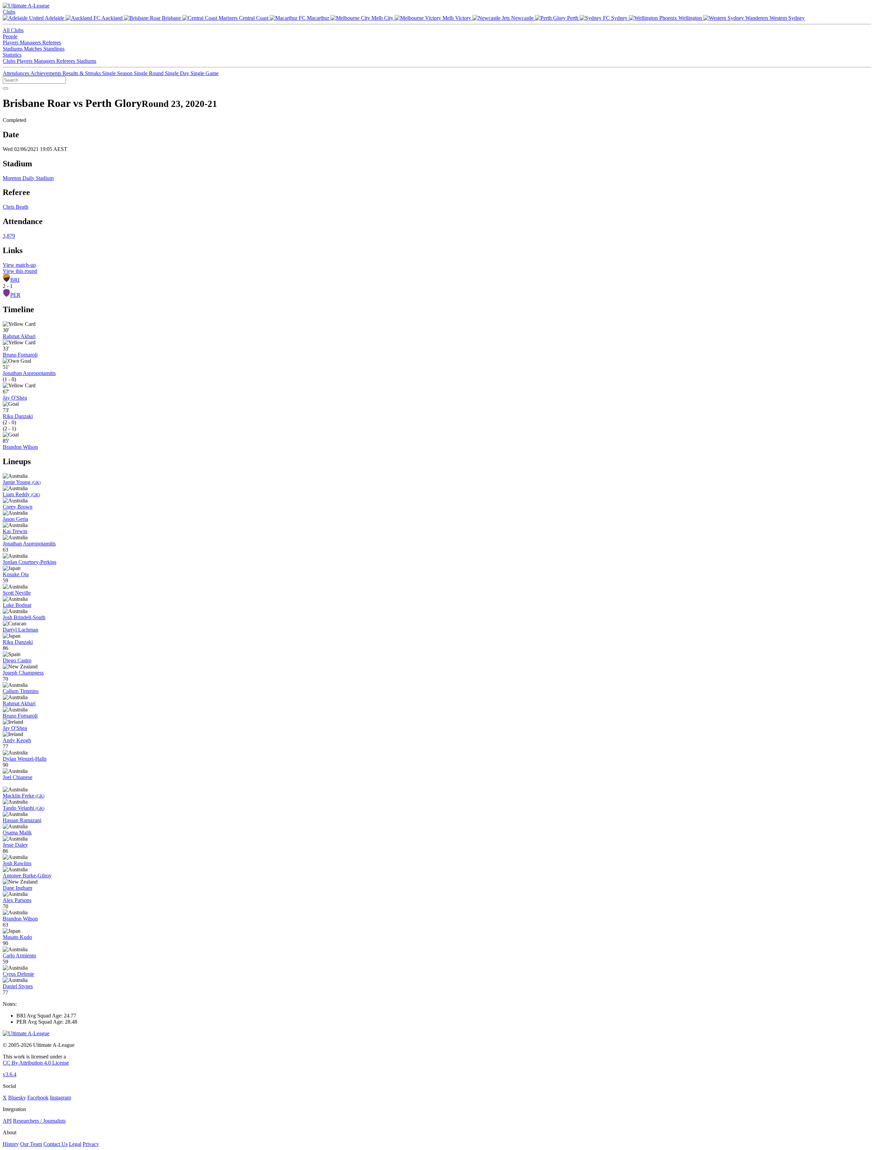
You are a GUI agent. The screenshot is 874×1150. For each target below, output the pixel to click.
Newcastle (522, 18)
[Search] (5, 88)
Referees (51, 42)
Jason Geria (15, 519)
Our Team (31, 1144)
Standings (54, 49)
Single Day (178, 73)
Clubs (9, 12)
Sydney (619, 18)
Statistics (12, 55)
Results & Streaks (82, 73)
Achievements (46, 73)
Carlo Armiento (19, 955)
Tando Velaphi (23, 808)
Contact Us (55, 1144)
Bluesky (17, 1097)
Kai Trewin (15, 531)
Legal (75, 1144)
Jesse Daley (15, 845)
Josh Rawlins (17, 863)
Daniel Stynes (18, 986)
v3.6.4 (9, 1074)
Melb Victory (457, 18)
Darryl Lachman (20, 630)
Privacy (91, 1144)
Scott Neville (17, 593)
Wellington (690, 18)
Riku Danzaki (18, 416)
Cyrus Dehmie (18, 974)
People (10, 36)
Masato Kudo (17, 937)
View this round (20, 271)
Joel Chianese (17, 777)
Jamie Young (22, 482)
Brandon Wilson (20, 447)
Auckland (112, 18)
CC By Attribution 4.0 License (36, 1063)
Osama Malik (17, 832)
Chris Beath (15, 207)
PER (15, 295)
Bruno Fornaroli (20, 355)
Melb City (382, 18)
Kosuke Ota (16, 574)
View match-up (19, 265)
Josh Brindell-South (24, 617)
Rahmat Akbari (19, 336)
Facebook (37, 1097)
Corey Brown (17, 507)
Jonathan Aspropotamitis (29, 373)
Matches (33, 49)
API (7, 1121)
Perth (573, 18)
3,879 (9, 236)
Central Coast (254, 18)
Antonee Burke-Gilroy (27, 875)
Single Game (204, 73)
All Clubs (13, 30)
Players (11, 42)
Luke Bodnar (17, 605)
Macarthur (318, 18)
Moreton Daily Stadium (28, 178)
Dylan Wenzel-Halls (24, 759)
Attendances (16, 73)
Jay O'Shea (15, 398)
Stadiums (13, 49)
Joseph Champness (23, 673)
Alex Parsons (17, 900)
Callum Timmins (21, 691)
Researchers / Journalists (39, 1121)
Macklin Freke (23, 796)
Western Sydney (786, 18)
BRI (14, 280)
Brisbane (171, 18)
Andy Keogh (17, 740)
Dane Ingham (17, 888)
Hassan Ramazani (22, 820)
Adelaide (55, 18)
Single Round (149, 73)
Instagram (60, 1097)
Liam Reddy (21, 494)
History (11, 1144)
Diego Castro (17, 660)
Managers (31, 42)
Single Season (118, 73)
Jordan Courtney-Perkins (29, 562)
